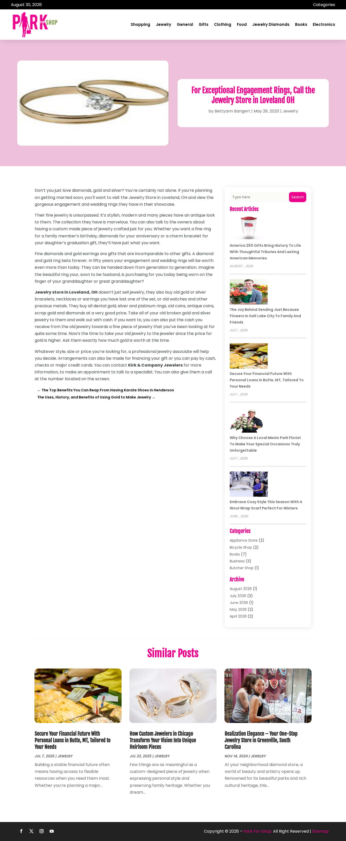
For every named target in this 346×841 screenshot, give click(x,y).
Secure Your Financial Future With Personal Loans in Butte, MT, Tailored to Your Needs (267, 380)
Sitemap (320, 831)
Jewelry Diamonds (271, 24)
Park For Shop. (257, 831)
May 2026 (238, 609)
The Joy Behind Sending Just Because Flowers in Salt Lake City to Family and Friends (265, 316)
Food (242, 24)
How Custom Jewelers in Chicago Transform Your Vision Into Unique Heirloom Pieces (163, 740)
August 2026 (241, 588)
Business (237, 561)
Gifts (203, 24)
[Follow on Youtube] (52, 831)
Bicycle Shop (241, 547)
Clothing (222, 24)
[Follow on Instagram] (41, 831)
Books (301, 24)
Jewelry (163, 24)
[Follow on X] (31, 831)
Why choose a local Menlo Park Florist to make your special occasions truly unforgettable (265, 444)
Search (298, 197)
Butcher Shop (242, 567)
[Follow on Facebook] (21, 831)
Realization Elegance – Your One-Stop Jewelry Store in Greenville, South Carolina (261, 740)
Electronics (324, 24)
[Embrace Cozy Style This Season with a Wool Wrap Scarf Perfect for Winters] (249, 484)
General (185, 24)
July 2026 (238, 595)
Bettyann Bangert (232, 111)
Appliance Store (244, 540)
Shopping (140, 24)
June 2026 (239, 602)
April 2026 (238, 616)
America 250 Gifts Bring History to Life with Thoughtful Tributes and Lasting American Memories (265, 252)
